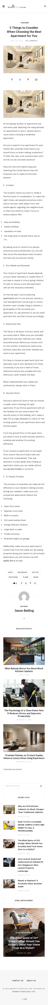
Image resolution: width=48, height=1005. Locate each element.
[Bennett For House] (17, 6)
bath (10, 572)
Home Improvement (24, 933)
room (35, 577)
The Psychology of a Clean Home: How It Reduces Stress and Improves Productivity (24, 713)
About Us (31, 981)
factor (35, 572)
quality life (8, 560)
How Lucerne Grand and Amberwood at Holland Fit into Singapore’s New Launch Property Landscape (30, 865)
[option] (24, 932)
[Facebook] (12, 79)
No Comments (31, 41)
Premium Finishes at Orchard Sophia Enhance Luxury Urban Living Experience (24, 757)
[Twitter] (20, 79)
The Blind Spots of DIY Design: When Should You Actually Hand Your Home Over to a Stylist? (24, 943)
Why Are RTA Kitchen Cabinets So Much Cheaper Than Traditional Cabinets (31, 809)
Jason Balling (24, 610)
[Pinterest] (28, 79)
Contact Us (17, 981)
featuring (13, 577)
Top (25, 999)
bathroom (22, 572)
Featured (25, 23)
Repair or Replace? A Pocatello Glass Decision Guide (30, 883)
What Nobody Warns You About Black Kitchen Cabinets (24, 670)
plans (25, 577)
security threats (14, 469)
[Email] (36, 79)
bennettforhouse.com (23, 992)
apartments (8, 298)
